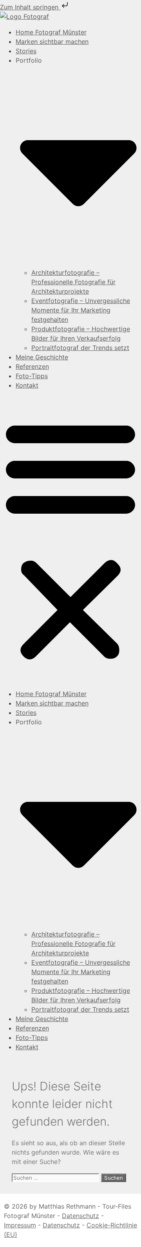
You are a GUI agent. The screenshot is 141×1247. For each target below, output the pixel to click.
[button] (70, 539)
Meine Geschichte (42, 357)
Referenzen (32, 366)
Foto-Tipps (32, 376)
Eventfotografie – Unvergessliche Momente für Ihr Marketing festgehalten (80, 310)
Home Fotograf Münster (51, 32)
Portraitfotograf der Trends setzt (80, 348)
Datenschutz (80, 1216)
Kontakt (27, 385)
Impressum (20, 1225)
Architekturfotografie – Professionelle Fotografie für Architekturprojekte (73, 282)
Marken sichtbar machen (52, 41)
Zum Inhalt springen (30, 7)
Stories (26, 51)
